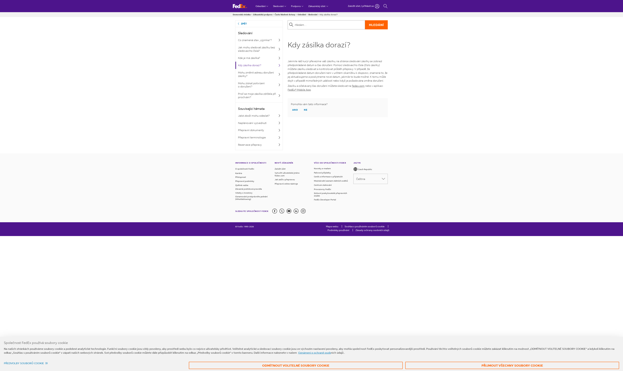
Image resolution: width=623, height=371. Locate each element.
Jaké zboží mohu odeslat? (254, 115)
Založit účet (280, 169)
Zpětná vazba (241, 185)
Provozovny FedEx (322, 189)
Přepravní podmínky (244, 181)
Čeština (360, 179)
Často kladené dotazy (285, 14)
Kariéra (238, 173)
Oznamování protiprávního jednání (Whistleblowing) (251, 197)
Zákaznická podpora (262, 14)
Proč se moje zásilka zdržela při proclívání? (257, 95)
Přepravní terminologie (252, 137)
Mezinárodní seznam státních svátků (331, 181)
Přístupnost (240, 177)
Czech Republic (364, 169)
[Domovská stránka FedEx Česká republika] (243, 6)
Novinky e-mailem (322, 168)
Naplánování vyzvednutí (252, 123)
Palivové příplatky (322, 172)
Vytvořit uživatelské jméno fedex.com (287, 174)
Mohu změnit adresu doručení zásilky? (256, 74)
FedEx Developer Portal (325, 199)
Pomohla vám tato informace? (309, 104)
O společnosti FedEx (244, 169)
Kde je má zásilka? (249, 58)
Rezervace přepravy (250, 144)
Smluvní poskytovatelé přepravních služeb (330, 194)
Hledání (376, 25)
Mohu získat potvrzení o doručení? (251, 84)
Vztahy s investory (243, 193)
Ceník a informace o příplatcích (328, 176)
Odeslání (302, 14)
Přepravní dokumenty (251, 130)
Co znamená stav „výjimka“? (255, 40)
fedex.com (358, 85)
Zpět (244, 23)
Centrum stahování (323, 185)
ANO (295, 109)
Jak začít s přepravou (285, 179)
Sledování (312, 14)
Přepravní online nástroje (286, 183)
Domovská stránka (242, 14)
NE (305, 109)
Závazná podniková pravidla (248, 189)
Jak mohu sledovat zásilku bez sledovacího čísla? (256, 49)
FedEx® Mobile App (299, 89)
